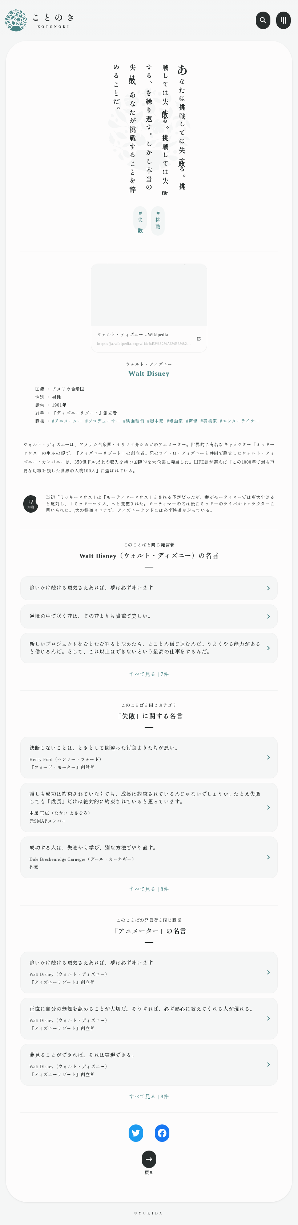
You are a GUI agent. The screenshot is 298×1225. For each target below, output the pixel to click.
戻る (149, 1172)
